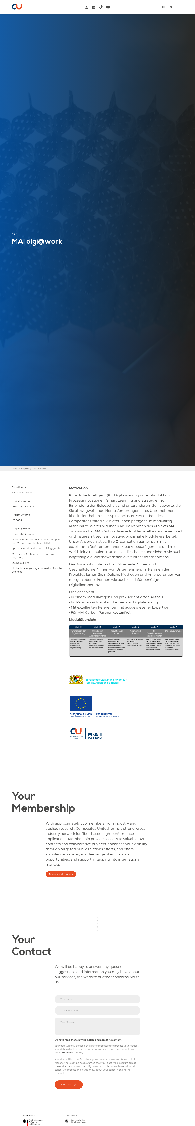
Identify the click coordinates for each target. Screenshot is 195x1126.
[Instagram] (86, 7)
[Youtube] (108, 7)
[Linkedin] (93, 7)
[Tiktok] (100, 7)
